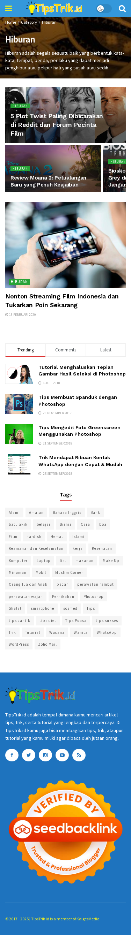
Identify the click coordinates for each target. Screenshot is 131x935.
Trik (12, 632)
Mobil (41, 572)
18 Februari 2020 (22, 314)
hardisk (34, 536)
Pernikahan (63, 596)
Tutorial (32, 632)
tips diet (47, 620)
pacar (62, 584)
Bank (95, 512)
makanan (84, 560)
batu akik (18, 524)
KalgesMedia (88, 918)
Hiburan (49, 22)
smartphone (42, 608)
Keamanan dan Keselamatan (36, 548)
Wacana (57, 632)
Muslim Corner (69, 572)
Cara (85, 524)
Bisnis (66, 524)
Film (13, 536)
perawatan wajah (26, 596)
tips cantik (19, 620)
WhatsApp (107, 632)
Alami (14, 512)
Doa (103, 524)
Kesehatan (102, 548)
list (63, 560)
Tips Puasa (76, 620)
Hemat (57, 536)
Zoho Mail (47, 644)
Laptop (44, 560)
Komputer (18, 560)
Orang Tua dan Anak (28, 584)
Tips (91, 608)
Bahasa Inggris (67, 512)
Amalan (36, 512)
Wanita (81, 632)
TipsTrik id (40, 918)
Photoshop (93, 596)
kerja (78, 548)
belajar (44, 524)
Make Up (111, 560)
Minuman (18, 572)
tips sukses (107, 620)
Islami (78, 536)
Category (29, 22)
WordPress (19, 644)
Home (10, 22)
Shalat (15, 608)
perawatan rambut (95, 584)
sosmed (70, 608)
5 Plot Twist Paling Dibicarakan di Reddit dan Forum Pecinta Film (56, 124)
